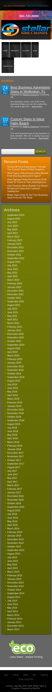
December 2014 (15, 582)
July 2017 (12, 471)
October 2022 (14, 255)
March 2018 (13, 442)
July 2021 (12, 309)
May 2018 (12, 435)
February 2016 (14, 532)
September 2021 (15, 301)
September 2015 (15, 550)
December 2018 (15, 409)
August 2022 (13, 262)
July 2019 (12, 384)
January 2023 (14, 244)
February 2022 (14, 283)
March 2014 (13, 615)
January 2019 (14, 406)
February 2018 (14, 445)
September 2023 (15, 215)
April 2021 (12, 319)
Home (5, 45)
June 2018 (12, 431)
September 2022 (15, 258)
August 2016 (13, 510)
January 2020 (14, 363)
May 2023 (12, 229)
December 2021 (15, 291)
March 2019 (13, 399)
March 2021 (13, 323)
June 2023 (12, 226)
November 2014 (15, 586)
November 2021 (15, 294)
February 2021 (14, 327)
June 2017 (12, 474)
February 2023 (14, 240)
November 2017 (15, 456)
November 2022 (15, 251)
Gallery (26, 45)
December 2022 (15, 247)
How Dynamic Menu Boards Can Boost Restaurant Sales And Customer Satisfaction (27, 188)
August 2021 (13, 305)
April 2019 (12, 395)
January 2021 (14, 330)
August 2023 (13, 218)
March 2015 (13, 572)
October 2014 (14, 590)
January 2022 (14, 287)
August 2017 (13, 467)
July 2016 (12, 514)
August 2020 (13, 348)
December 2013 (15, 626)
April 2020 (12, 352)
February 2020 (14, 359)
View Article (37, 106)
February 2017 (14, 489)
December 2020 (15, 334)
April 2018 (12, 438)
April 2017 (12, 482)
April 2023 (12, 233)
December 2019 (15, 366)
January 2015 (14, 579)
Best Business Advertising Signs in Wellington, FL (30, 89)
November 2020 (15, 337)
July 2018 (12, 427)
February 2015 (14, 575)
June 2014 (12, 604)
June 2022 (12, 269)
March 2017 (13, 485)
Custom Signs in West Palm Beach (27, 121)
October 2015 (14, 546)
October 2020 (14, 341)
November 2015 (15, 543)
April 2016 (12, 525)
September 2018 (15, 420)
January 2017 (14, 492)
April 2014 (12, 611)
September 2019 (15, 377)
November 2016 (15, 500)
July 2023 (12, 222)
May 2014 (12, 608)
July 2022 (12, 265)
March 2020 (13, 355)
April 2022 (12, 276)
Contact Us (8, 61)
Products (15, 45)
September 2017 (15, 464)
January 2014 (14, 622)
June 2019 (12, 388)
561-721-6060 (29, 16)
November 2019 (15, 370)
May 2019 (12, 391)
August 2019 (13, 381)
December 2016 (15, 496)
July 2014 (12, 600)
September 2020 (15, 345)
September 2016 (15, 507)
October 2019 (14, 373)
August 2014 (13, 597)
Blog (35, 45)
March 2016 (13, 528)
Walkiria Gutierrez (31, 95)
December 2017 (15, 453)
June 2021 (12, 312)
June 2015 (12, 561)
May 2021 (12, 316)
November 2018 (15, 413)
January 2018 (14, 449)
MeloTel (36, 688)
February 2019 (14, 402)
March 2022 (13, 280)
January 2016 (14, 535)
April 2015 (12, 568)
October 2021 (14, 298)
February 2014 (14, 618)
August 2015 (13, 554)
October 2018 (14, 417)
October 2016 (14, 503)
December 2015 (15, 539)
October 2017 (14, 460)
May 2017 (12, 478)
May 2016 (12, 521)
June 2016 (12, 518)
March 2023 (13, 236)
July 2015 (12, 557)
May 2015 (12, 564)
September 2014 (15, 593)
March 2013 (13, 629)
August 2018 (13, 424)
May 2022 (12, 273)
